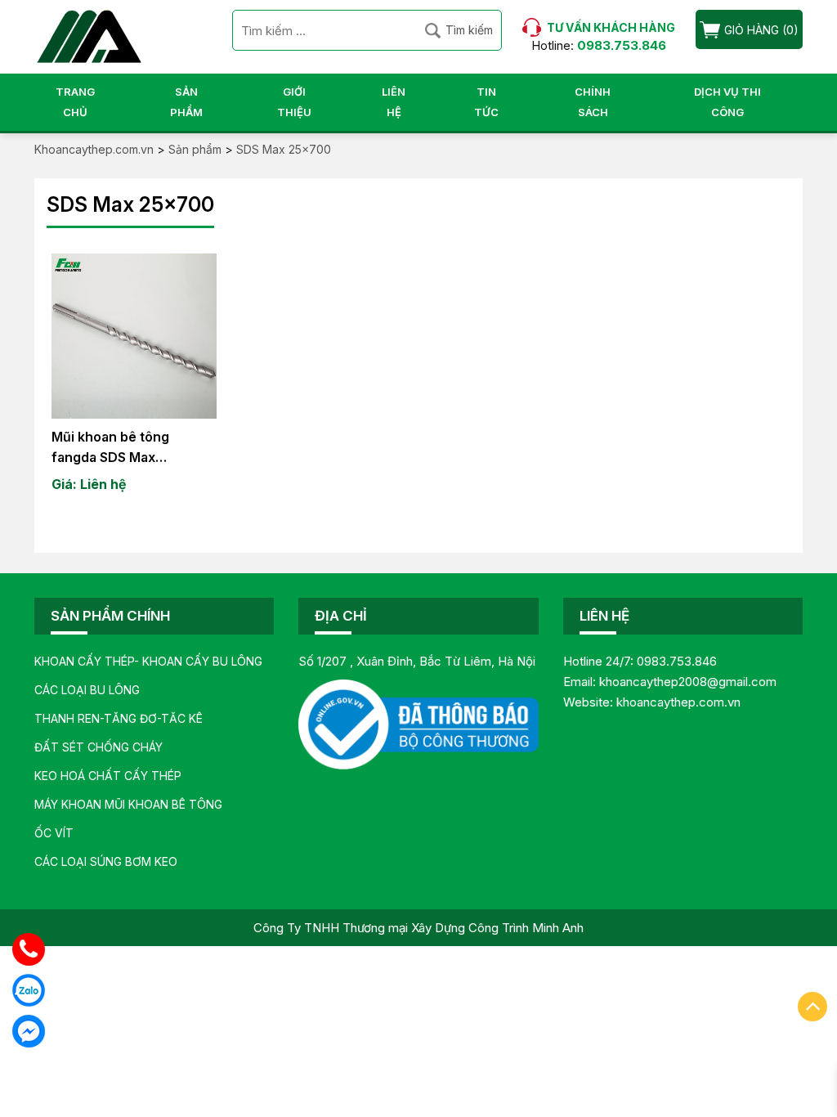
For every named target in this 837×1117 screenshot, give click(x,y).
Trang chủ (75, 102)
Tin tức (486, 102)
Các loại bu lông (87, 690)
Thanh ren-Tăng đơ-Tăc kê (118, 718)
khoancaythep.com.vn (678, 702)
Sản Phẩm (186, 102)
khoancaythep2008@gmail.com (688, 681)
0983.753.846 (677, 661)
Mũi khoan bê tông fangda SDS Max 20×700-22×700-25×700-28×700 (110, 448)
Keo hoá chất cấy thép (107, 776)
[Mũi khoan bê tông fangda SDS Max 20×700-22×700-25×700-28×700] (134, 336)
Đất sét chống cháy (98, 747)
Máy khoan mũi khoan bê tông (128, 804)
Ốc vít (54, 833)
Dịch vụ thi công (727, 102)
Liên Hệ (393, 102)
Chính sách (593, 102)
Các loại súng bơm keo (105, 861)
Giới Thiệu (294, 102)
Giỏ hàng (751, 30)
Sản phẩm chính (110, 616)
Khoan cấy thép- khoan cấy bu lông (148, 661)
